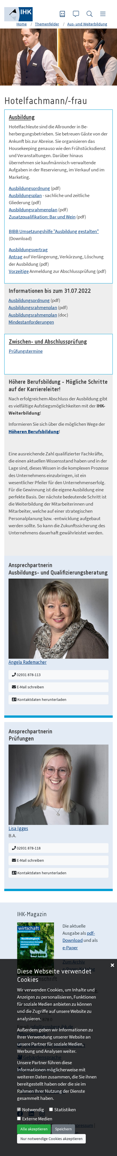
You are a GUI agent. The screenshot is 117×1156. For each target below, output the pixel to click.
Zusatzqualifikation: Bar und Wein (42, 217)
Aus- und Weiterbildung (87, 24)
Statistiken (65, 1109)
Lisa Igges (18, 828)
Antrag (15, 256)
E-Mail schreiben (30, 686)
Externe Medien (37, 1119)
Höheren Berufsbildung (34, 431)
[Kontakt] (76, 14)
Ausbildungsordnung (29, 188)
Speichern (63, 1128)
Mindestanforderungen (31, 322)
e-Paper (70, 947)
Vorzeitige (19, 271)
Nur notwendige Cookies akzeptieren (51, 1138)
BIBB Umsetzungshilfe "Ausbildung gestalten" (54, 231)
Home (21, 24)
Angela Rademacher (28, 662)
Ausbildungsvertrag (28, 249)
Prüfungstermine (26, 351)
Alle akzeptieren (34, 1128)
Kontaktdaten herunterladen (41, 699)
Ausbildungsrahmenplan (33, 209)
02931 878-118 (28, 848)
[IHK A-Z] (63, 14)
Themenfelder (47, 24)
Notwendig (33, 1109)
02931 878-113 (28, 674)
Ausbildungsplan (25, 195)
